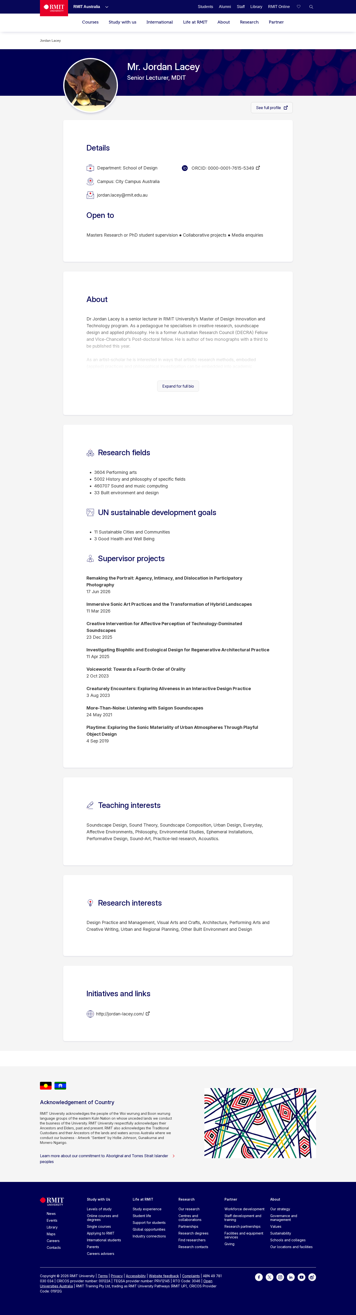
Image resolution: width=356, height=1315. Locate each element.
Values (275, 1226)
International (160, 22)
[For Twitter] (269, 1277)
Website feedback (164, 1276)
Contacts (54, 1247)
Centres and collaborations (189, 1218)
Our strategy (280, 1209)
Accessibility (136, 1276)
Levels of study (99, 1209)
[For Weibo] (312, 1277)
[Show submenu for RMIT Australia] (104, 7)
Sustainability (280, 1233)
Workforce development (244, 1209)
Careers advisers (100, 1253)
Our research (189, 1209)
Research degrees (193, 1233)
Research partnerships (242, 1226)
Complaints (191, 1276)
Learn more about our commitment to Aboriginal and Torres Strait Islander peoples (104, 1158)
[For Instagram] (280, 1277)
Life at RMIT (195, 22)
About (223, 22)
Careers (53, 1241)
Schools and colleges (288, 1240)
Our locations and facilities (291, 1247)
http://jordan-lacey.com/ (120, 1013)
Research (249, 22)
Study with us (122, 22)
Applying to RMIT (101, 1233)
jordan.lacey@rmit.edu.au (122, 195)
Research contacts (193, 1247)
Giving (229, 1244)
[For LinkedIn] (291, 1277)
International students (104, 1240)
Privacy (117, 1276)
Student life (142, 1216)
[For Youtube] (301, 1277)
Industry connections (149, 1236)
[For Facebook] (259, 1277)
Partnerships (188, 1226)
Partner (276, 22)
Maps (51, 1234)
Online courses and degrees (102, 1218)
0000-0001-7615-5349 (231, 168)
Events (52, 1220)
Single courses (99, 1226)
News (51, 1213)
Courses (90, 22)
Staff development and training (242, 1218)
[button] (311, 7)
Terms (103, 1276)
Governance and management (283, 1218)
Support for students (149, 1222)
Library (52, 1227)
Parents (93, 1247)
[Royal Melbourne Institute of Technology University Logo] (54, 8)
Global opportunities (149, 1229)
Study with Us (98, 1199)
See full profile (269, 107)
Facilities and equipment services (243, 1235)
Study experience (147, 1209)
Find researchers (192, 1240)
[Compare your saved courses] (301, 7)
